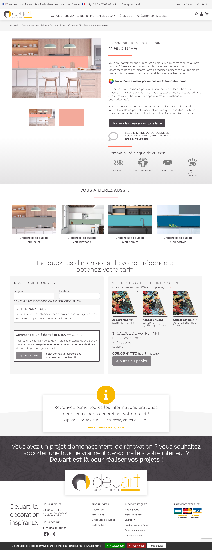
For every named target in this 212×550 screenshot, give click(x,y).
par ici (168, 287)
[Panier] (207, 14)
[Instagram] (53, 534)
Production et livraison (137, 525)
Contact (202, 4)
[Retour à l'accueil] (18, 14)
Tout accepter (116, 545)
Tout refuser (137, 545)
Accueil (56, 15)
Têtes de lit (98, 514)
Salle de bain (99, 525)
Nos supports (132, 509)
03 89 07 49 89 (136, 139)
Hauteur (64, 291)
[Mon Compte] (201, 14)
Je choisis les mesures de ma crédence (137, 123)
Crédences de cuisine (34, 25)
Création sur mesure (152, 15)
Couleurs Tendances (80, 25)
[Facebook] (46, 534)
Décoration (98, 509)
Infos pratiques (183, 4)
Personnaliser (156, 545)
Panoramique (57, 25)
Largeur (18, 291)
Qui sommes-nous (134, 535)
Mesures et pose (133, 514)
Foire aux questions (135, 530)
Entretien (130, 520)
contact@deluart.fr (54, 527)
